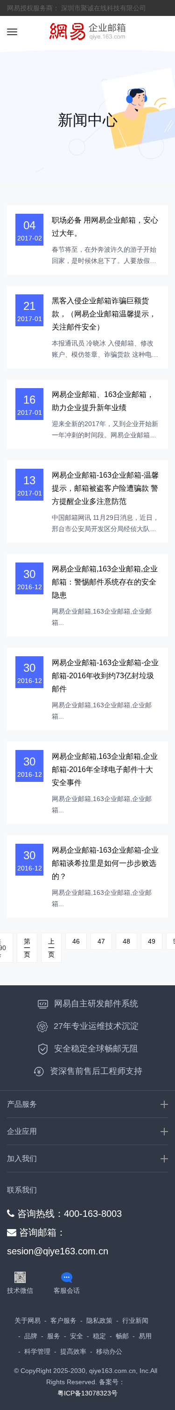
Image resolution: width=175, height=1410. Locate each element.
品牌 (30, 1336)
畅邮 (122, 1336)
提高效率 (73, 1351)
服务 (53, 1336)
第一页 (27, 948)
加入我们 (22, 1158)
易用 (145, 1336)
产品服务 (22, 1104)
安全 (76, 1336)
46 (76, 941)
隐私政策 (99, 1320)
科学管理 (37, 1351)
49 (151, 941)
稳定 (99, 1336)
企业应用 (22, 1131)
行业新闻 (135, 1320)
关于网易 (27, 1320)
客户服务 (63, 1320)
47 (101, 941)
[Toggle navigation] (12, 32)
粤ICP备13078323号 (87, 1393)
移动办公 (109, 1351)
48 (126, 941)
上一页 (51, 948)
